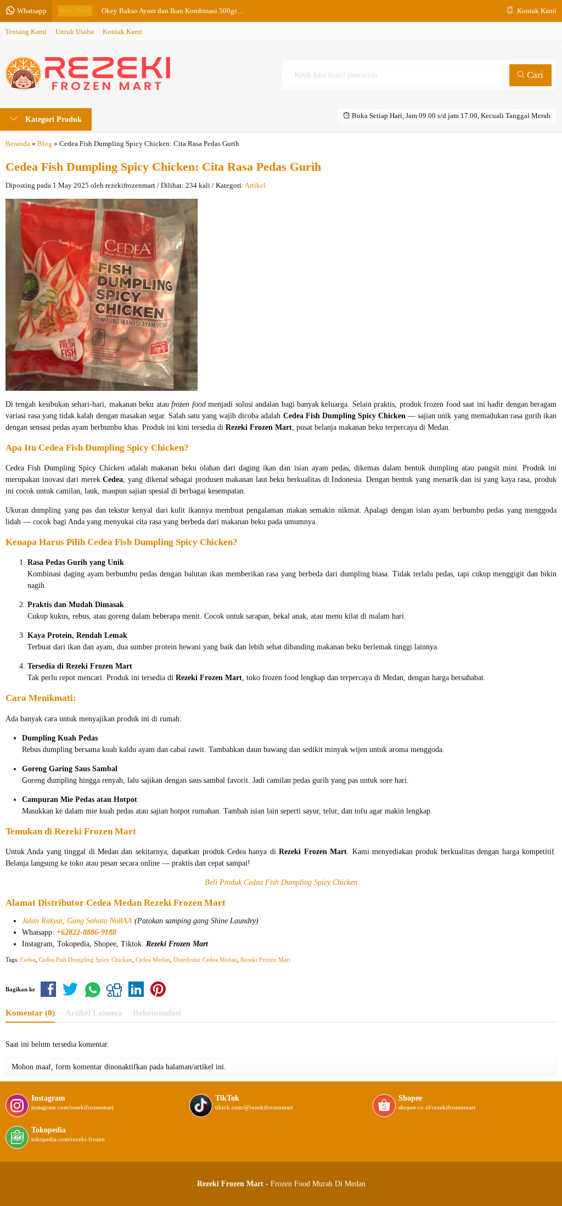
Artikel (255, 185)
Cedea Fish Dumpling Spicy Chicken (85, 959)
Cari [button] (534, 75)
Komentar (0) (30, 1012)
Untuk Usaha (74, 32)
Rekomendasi (157, 1012)
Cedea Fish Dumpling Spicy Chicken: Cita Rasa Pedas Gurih (163, 166)
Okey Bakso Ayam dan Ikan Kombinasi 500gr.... (172, 11)
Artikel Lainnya (93, 1012)
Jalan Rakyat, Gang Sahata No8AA (77, 921)
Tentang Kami (26, 32)
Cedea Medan (153, 959)
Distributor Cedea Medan (90, 903)
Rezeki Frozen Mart (265, 959)
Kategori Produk (52, 119)
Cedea (28, 959)
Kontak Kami (122, 32)
